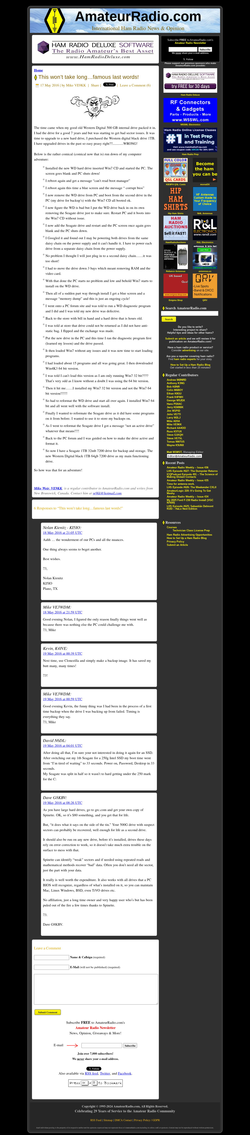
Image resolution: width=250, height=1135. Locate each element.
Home (38, 70)
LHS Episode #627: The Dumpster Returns (192, 471)
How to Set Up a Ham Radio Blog (190, 364)
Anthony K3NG (176, 383)
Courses (172, 527)
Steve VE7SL (174, 438)
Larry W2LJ (173, 417)
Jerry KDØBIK (175, 407)
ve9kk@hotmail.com (107, 493)
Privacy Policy (175, 541)
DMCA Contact (123, 1120)
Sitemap (108, 1120)
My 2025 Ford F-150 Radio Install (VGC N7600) (190, 501)
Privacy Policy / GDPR (147, 1120)
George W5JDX (176, 400)
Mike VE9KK (76, 85)
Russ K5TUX (174, 431)
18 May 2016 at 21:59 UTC (62, 612)
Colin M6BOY (175, 390)
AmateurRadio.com (138, 16)
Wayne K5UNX (175, 445)
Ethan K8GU (174, 393)
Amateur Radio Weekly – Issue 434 (187, 496)
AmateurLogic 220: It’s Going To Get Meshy (189, 492)
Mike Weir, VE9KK (48, 488)
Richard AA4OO (176, 428)
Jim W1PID (173, 410)
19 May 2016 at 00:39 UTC (62, 653)
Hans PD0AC (174, 403)
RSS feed (91, 1073)
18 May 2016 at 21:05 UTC (62, 532)
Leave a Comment (133, 85)
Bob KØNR (173, 386)
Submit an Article (177, 544)
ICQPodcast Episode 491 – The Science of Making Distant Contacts (192, 475)
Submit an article (175, 338)
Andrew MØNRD (176, 379)
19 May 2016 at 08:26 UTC (62, 802)
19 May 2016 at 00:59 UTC (62, 699)
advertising (189, 350)
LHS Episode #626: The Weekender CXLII (191, 487)
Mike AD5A (173, 421)
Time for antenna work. (181, 483)
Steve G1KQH (175, 434)
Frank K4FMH (175, 397)
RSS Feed (95, 1120)
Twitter (105, 1073)
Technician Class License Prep (191, 530)
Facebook (124, 1073)
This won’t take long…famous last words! (88, 77)
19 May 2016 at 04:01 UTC (62, 745)
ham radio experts (185, 359)
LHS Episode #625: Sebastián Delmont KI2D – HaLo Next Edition (190, 507)
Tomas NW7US (176, 441)
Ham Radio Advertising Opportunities (189, 534)
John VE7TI (174, 414)
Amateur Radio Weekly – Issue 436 (187, 467)
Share (95, 85)
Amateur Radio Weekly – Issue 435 (187, 480)
